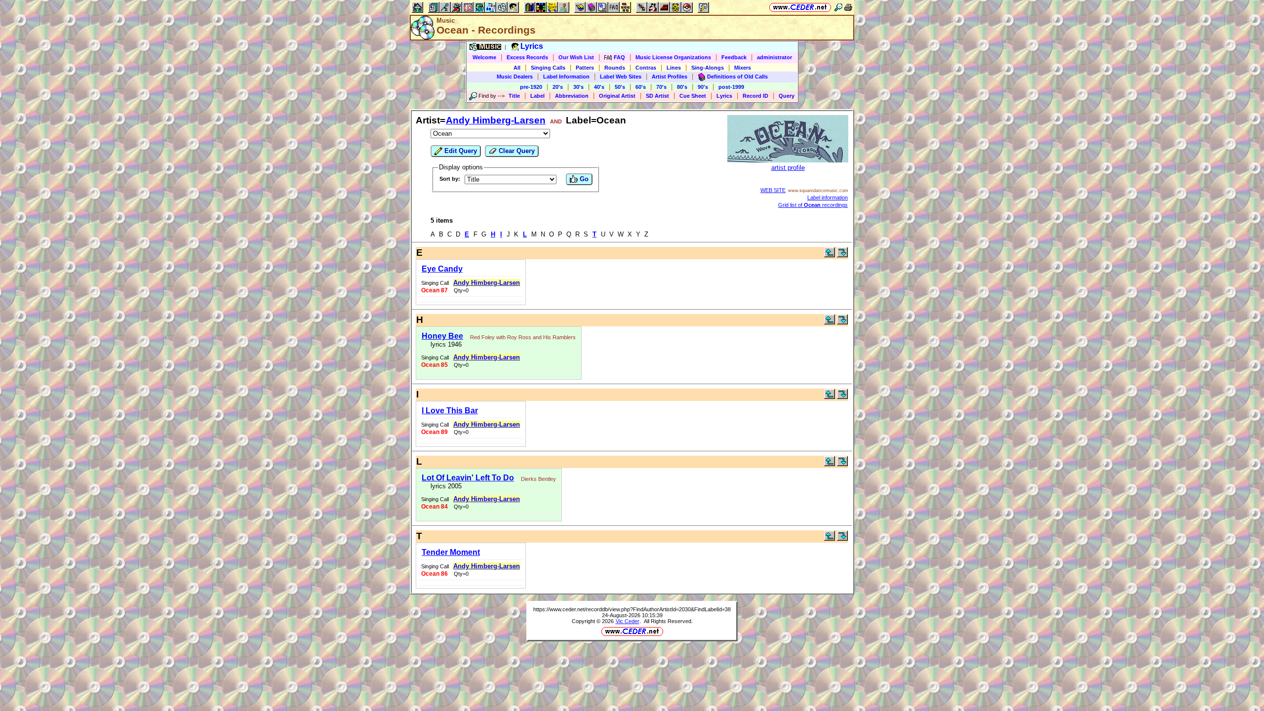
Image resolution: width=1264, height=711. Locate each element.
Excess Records (527, 57)
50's (620, 87)
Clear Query (516, 151)
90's (703, 87)
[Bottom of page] (842, 255)
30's (578, 87)
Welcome (484, 57)
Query (786, 96)
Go (583, 179)
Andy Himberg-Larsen (496, 120)
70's (661, 87)
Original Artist (617, 96)
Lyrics (724, 96)
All (517, 68)
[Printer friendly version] (848, 7)
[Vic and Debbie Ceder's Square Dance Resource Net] (800, 7)
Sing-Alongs (707, 68)
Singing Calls (548, 68)
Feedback (734, 57)
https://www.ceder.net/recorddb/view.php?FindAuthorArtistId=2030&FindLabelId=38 (632, 609)
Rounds (614, 68)
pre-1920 (531, 87)
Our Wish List (576, 57)
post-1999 (731, 87)
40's (599, 87)
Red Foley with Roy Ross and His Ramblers (523, 337)
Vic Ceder (627, 621)
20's (558, 87)
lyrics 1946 (444, 344)
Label (537, 96)
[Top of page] (829, 255)
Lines (674, 68)
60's (640, 87)
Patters (585, 68)
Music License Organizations (673, 57)
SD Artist (657, 96)
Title (514, 96)
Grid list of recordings (813, 205)
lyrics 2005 (444, 486)
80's (682, 87)
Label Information (566, 76)
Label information (827, 197)
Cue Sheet (692, 96)
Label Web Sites (620, 76)
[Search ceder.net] (838, 7)
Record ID (755, 96)
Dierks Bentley (538, 479)
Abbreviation (572, 96)
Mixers (742, 68)
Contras (645, 68)
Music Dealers (515, 76)
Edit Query (459, 151)
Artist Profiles (669, 76)
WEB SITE (773, 190)
